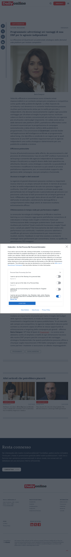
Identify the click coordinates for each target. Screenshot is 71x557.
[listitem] (35, 272)
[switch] (58, 276)
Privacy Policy (46, 310)
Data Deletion (25, 310)
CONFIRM (22, 303)
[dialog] (35, 278)
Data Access (35, 310)
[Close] (67, 247)
